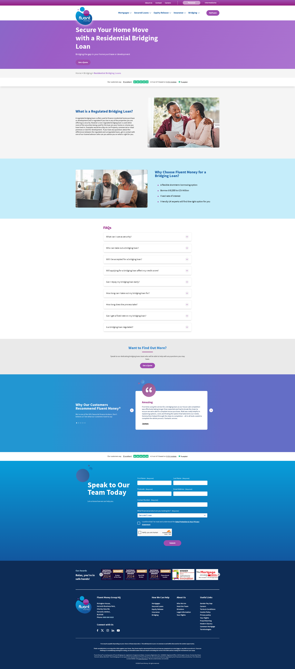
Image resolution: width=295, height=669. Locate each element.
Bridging (192, 12)
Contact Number (147, 500)
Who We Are (181, 603)
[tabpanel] (171, 410)
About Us (148, 3)
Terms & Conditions (207, 609)
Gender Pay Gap (206, 603)
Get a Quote (83, 62)
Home (78, 73)
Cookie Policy (205, 612)
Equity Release (161, 12)
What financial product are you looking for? (158, 511)
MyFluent (213, 13)
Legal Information (184, 612)
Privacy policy (205, 615)
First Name (145, 478)
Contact (158, 3)
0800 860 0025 (108, 617)
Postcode (145, 489)
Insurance (178, 12)
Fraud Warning (206, 621)
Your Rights (181, 615)
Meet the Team (182, 606)
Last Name (181, 478)
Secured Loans (141, 12)
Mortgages (123, 12)
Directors (180, 609)
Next (218, 574)
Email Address (182, 489)
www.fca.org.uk (143, 659)
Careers (168, 3)
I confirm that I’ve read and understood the (170, 523)
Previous (101, 574)
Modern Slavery (206, 623)
